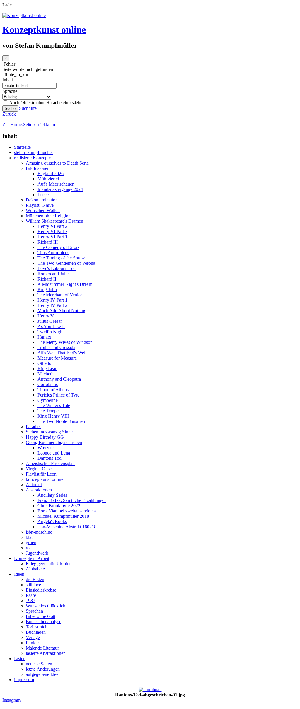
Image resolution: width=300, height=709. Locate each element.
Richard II (47, 278)
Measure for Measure (57, 358)
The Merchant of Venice (60, 294)
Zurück (9, 114)
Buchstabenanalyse (43, 621)
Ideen (19, 574)
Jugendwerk (37, 553)
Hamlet (44, 336)
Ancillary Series (52, 495)
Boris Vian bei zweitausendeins (67, 510)
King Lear (47, 368)
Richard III (48, 242)
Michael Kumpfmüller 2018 (63, 516)
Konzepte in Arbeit (31, 558)
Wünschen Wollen (43, 210)
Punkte (32, 642)
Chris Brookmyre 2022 (59, 505)
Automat (34, 484)
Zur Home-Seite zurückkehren (30, 124)
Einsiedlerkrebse (41, 589)
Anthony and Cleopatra (59, 379)
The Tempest (50, 410)
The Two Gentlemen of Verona (66, 263)
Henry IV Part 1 (52, 300)
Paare (31, 595)
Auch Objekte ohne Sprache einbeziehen (46, 102)
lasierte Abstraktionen (46, 653)
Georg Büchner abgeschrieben (54, 442)
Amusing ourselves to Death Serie (57, 162)
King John (47, 289)
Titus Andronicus (53, 252)
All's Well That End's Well (62, 352)
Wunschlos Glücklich (45, 605)
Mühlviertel (48, 178)
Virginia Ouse (39, 468)
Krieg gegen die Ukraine (48, 563)
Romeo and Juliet (54, 273)
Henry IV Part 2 (52, 305)
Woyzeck (46, 447)
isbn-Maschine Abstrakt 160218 (67, 526)
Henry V (46, 315)
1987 (30, 600)
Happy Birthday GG (45, 437)
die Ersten (35, 579)
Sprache (9, 91)
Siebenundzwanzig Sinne (49, 431)
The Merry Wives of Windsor (65, 342)
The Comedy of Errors (58, 247)
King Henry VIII (53, 416)
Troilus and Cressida (56, 347)
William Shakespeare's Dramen (54, 220)
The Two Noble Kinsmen (61, 421)
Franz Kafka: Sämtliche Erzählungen (72, 500)
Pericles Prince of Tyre (58, 394)
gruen (31, 542)
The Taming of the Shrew (61, 257)
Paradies (33, 426)
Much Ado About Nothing (62, 310)
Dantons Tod (50, 458)
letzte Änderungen (43, 669)
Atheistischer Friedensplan (50, 463)
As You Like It (51, 326)
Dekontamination (42, 199)
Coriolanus (48, 384)
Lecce (43, 194)
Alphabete (35, 568)
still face (33, 584)
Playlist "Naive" (41, 205)
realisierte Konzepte (32, 157)
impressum (24, 679)
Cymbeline (48, 400)
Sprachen (34, 611)
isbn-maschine (39, 531)
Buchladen (36, 632)
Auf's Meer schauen (56, 184)
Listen (19, 658)
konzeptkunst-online (44, 479)
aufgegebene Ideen (43, 674)
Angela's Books (52, 521)
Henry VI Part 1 (52, 236)
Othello (44, 363)
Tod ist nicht (37, 626)
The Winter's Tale (54, 405)
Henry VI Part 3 (52, 231)
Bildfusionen (38, 168)
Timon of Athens (53, 389)
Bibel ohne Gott (40, 616)
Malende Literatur (42, 647)
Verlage (33, 637)
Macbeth (46, 373)
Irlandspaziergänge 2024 (60, 189)
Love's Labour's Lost (57, 268)
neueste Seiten (39, 663)
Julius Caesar (50, 321)
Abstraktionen (39, 489)
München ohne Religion (48, 215)
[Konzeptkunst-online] (24, 15)
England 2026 (51, 173)
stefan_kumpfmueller (33, 152)
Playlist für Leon (41, 473)
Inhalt (7, 79)
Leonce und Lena (54, 452)
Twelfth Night (51, 331)
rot (28, 547)
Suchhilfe (28, 108)
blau (30, 537)
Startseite (22, 147)
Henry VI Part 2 (52, 226)
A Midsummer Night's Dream (65, 284)
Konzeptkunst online (44, 29)
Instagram (11, 700)
